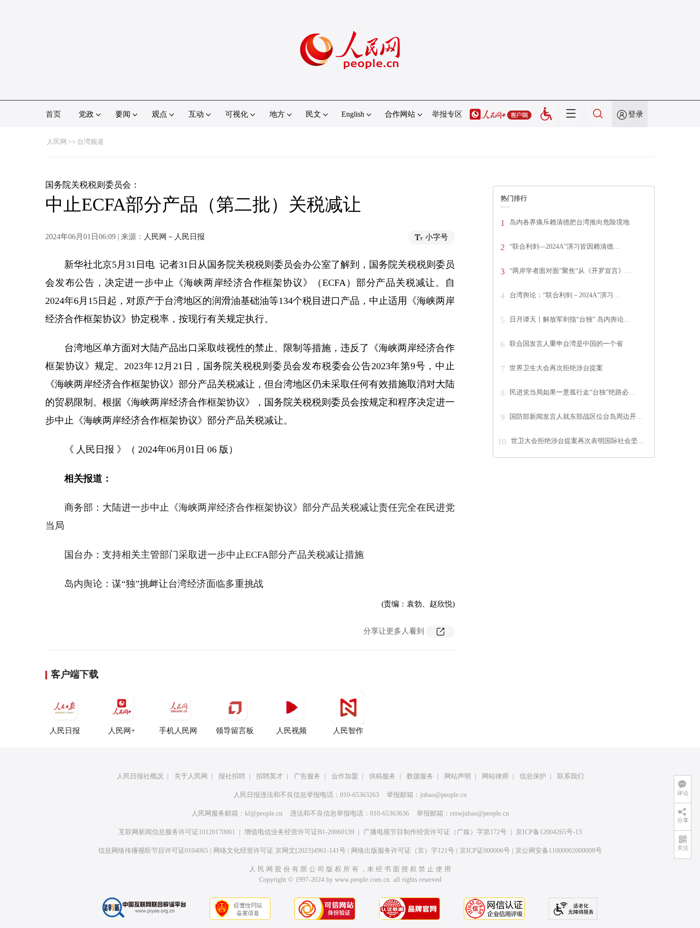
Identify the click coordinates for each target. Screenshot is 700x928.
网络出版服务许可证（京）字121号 (402, 850)
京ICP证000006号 (485, 850)
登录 (635, 114)
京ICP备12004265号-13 (549, 832)
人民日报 (65, 730)
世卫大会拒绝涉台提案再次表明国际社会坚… (577, 440)
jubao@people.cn (443, 794)
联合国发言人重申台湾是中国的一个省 (566, 343)
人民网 (57, 141)
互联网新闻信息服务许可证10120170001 (177, 832)
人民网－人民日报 (174, 236)
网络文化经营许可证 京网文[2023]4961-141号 (279, 850)
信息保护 (533, 776)
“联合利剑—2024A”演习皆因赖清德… (565, 246)
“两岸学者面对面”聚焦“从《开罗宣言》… (570, 270)
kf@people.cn (263, 813)
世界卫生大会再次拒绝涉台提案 (556, 368)
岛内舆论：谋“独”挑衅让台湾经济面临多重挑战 (163, 583)
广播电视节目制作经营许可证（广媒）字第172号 (435, 832)
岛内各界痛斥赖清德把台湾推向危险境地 (570, 222)
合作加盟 (344, 776)
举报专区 (447, 114)
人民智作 (348, 730)
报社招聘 (232, 776)
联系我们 (570, 776)
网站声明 (457, 776)
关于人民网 (191, 776)
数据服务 (420, 776)
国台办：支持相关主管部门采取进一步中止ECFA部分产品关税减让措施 (214, 554)
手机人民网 (178, 730)
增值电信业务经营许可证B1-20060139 (299, 832)
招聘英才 (269, 776)
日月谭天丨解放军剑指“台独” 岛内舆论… (570, 319)
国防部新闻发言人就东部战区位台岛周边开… (576, 416)
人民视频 (291, 730)
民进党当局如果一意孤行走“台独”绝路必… (572, 392)
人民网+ (121, 730)
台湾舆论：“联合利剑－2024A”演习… (565, 295)
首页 (53, 114)
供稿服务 (382, 776)
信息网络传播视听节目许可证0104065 (153, 850)
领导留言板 (235, 730)
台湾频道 (90, 141)
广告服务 (307, 776)
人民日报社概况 (140, 776)
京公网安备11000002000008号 (558, 850)
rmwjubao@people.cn (479, 813)
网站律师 (495, 776)
